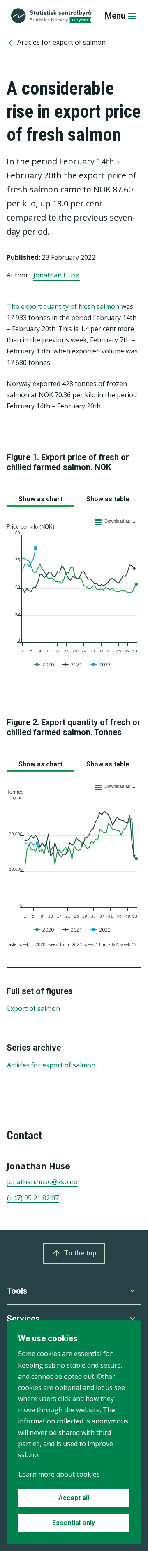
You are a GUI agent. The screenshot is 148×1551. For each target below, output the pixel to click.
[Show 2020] (45, 675)
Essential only (73, 1523)
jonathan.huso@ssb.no (42, 1181)
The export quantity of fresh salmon (63, 306)
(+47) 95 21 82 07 (33, 1197)
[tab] (40, 498)
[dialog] (74, 1432)
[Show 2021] (73, 675)
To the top (80, 1253)
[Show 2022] (101, 675)
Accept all (73, 1498)
